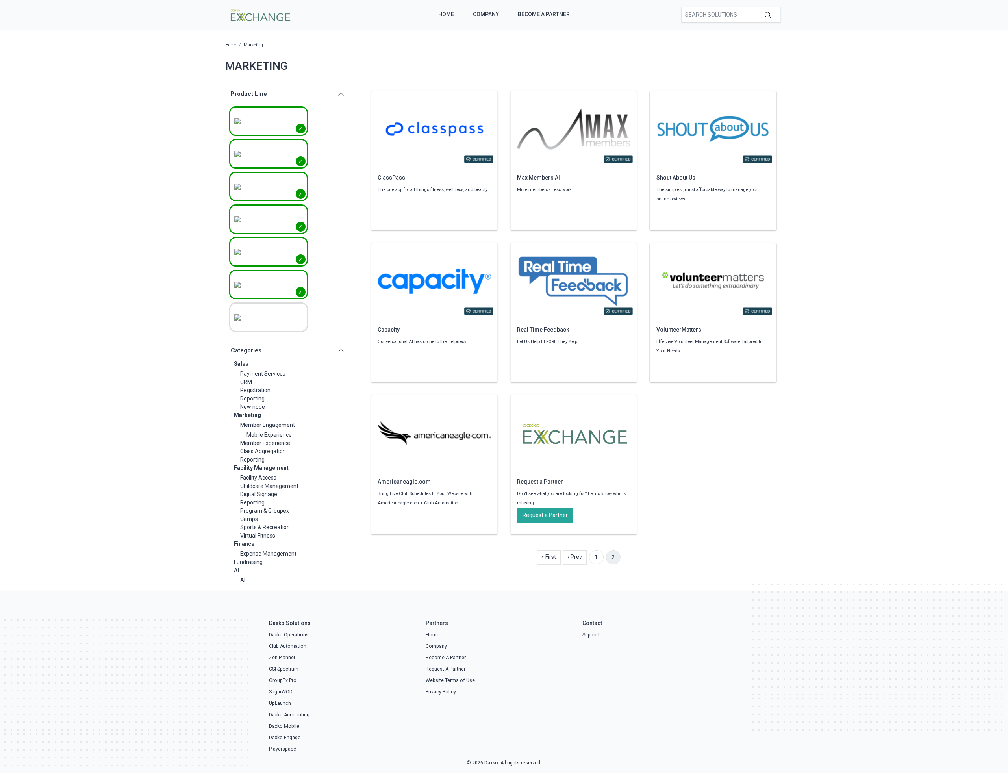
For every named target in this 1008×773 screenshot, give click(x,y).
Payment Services (262, 374)
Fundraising (248, 562)
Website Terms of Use (450, 680)
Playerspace (282, 749)
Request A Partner (445, 669)
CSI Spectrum (283, 669)
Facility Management (261, 468)
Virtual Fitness (257, 535)
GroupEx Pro (282, 680)
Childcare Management (269, 486)
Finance (244, 544)
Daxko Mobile (284, 726)
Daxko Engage (284, 737)
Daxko (491, 763)
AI (236, 570)
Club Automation (287, 646)
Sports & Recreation (265, 527)
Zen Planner (282, 657)
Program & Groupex (264, 511)
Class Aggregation (263, 451)
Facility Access (258, 478)
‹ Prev (575, 557)
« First (548, 557)
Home (446, 14)
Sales (241, 364)
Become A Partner (544, 14)
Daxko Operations (289, 635)
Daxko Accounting (289, 714)
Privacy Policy (441, 692)
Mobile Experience (269, 435)
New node (252, 407)
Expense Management (268, 554)
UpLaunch (280, 703)
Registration (255, 390)
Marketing (247, 415)
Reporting (252, 398)
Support (591, 635)
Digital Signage (258, 494)
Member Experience (265, 443)
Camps (249, 519)
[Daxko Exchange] (259, 14)
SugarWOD (281, 692)
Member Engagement (267, 425)
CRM (246, 382)
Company (486, 14)
